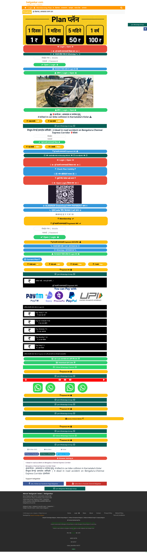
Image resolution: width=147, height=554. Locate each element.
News (84, 513)
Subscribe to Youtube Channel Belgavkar (87, 484)
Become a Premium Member (74, 419)
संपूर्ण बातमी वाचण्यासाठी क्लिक (49, 142)
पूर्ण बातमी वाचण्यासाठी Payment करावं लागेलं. (65, 242)
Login (30, 8)
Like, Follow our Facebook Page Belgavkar (44, 484)
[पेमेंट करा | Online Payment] (65, 30)
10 (33, 147)
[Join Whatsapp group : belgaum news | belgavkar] (145, 549)
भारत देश (77, 8)
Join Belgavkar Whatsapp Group (66, 489)
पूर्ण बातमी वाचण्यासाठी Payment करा (65, 151)
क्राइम (71, 8)
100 (33, 121)
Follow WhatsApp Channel (65, 367)
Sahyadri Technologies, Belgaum (37, 515)
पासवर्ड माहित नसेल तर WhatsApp (65, 54)
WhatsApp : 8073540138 (65, 250)
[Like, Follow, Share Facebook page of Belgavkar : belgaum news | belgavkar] (145, 29)
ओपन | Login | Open (66, 73)
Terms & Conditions (119, 515)
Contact (98, 513)
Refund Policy (119, 513)
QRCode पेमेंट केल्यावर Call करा (65, 210)
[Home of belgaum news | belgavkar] (25, 8)
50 (55, 121)
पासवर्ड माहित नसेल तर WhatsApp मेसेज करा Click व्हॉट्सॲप (65, 155)
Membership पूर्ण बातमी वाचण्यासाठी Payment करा (65, 221)
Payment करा (65, 270)
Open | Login (50, 64)
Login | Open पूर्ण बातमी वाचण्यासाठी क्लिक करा (65, 48)
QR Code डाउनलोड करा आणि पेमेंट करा (66, 359)
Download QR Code (65, 363)
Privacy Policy (108, 513)
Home (69, 513)
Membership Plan (44, 8)
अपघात (84, 8)
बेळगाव (57, 8)
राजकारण (64, 8)
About (91, 513)
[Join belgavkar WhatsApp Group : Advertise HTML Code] (61, 387)
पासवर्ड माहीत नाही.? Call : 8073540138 (65, 246)
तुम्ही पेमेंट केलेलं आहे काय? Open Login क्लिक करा (65, 180)
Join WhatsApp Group (65, 126)
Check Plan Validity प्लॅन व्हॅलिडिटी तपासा (65, 171)
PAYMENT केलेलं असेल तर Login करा (65, 69)
